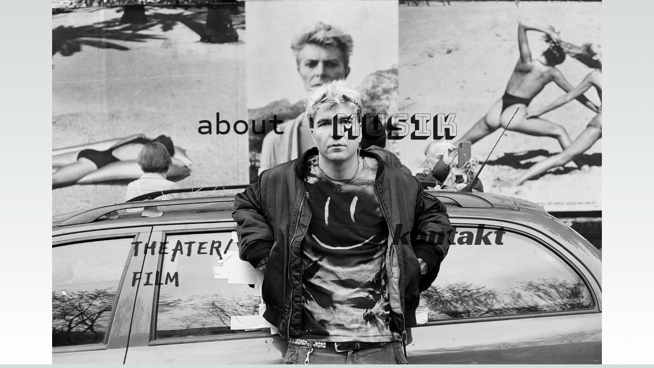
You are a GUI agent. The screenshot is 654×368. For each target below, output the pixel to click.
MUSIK (395, 124)
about (241, 124)
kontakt (425, 234)
